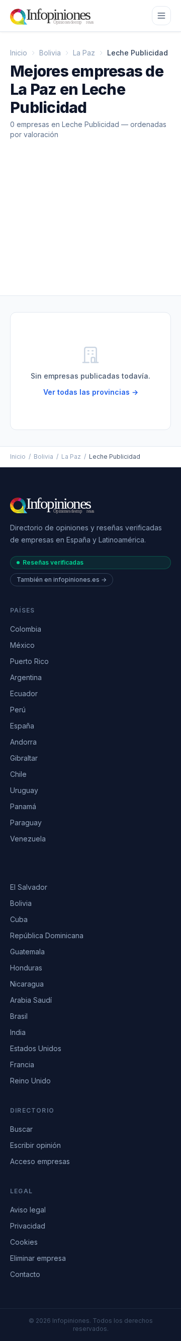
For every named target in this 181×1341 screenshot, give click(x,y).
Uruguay (24, 790)
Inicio (18, 52)
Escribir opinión (35, 1145)
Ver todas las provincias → (90, 392)
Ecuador (24, 693)
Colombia (25, 629)
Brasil (19, 1016)
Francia (22, 1064)
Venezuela (28, 838)
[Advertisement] (90, 225)
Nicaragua (27, 984)
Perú (18, 709)
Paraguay (26, 822)
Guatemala (27, 951)
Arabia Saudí (31, 1000)
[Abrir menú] (161, 15)
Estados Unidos (35, 1048)
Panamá (23, 806)
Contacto (25, 1274)
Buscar (21, 1129)
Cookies (24, 1242)
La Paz (84, 52)
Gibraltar (24, 758)
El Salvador (28, 887)
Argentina (26, 677)
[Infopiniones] (53, 16)
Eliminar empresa (38, 1258)
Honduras (26, 967)
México (22, 645)
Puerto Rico (29, 661)
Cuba (19, 919)
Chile (18, 774)
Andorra (23, 742)
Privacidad (27, 1226)
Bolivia (50, 52)
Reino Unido (30, 1080)
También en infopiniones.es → (62, 579)
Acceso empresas (40, 1161)
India (18, 1032)
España (22, 725)
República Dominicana (46, 935)
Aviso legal (28, 1209)
